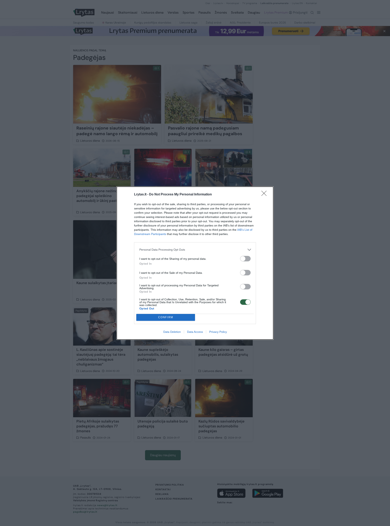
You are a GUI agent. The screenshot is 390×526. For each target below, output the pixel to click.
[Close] (265, 194)
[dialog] (195, 263)
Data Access (195, 331)
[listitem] (195, 250)
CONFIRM (165, 317)
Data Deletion (172, 331)
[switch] (245, 258)
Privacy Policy (218, 331)
